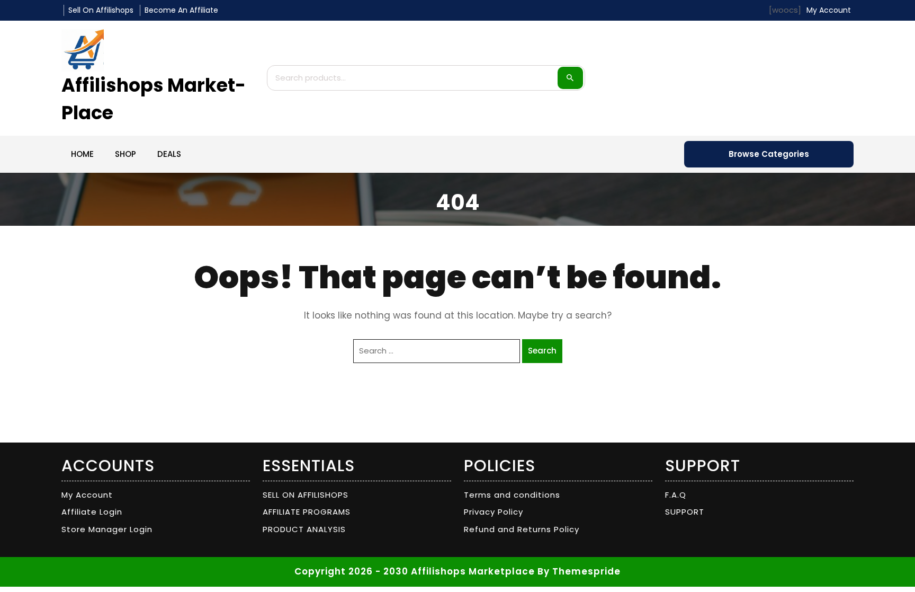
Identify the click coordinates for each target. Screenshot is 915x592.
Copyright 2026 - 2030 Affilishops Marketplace (414, 571)
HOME (82, 154)
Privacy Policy (493, 511)
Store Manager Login (106, 529)
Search (570, 78)
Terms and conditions (512, 494)
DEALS (169, 154)
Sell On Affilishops (100, 10)
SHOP (125, 154)
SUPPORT (684, 511)
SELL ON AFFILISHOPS (305, 494)
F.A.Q (675, 494)
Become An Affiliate (181, 10)
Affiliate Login (91, 511)
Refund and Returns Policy (521, 529)
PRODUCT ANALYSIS (304, 529)
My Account (87, 494)
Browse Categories (769, 154)
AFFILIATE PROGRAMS (307, 511)
